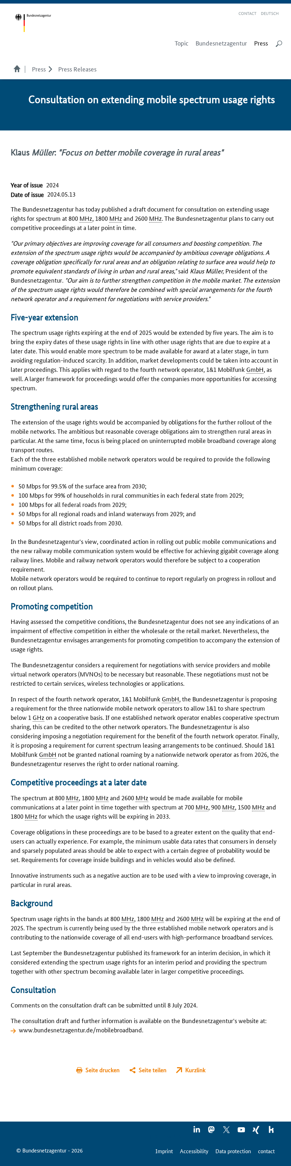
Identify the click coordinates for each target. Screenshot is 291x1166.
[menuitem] (261, 43)
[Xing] (256, 1132)
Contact (247, 13)
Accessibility (194, 1151)
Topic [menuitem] (181, 43)
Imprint (164, 1151)
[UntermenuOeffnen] (50, 68)
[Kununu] (271, 1132)
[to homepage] (33, 23)
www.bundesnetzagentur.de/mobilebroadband (80, 1029)
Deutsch (270, 13)
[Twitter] (226, 1132)
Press (39, 68)
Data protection (233, 1151)
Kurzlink (195, 1070)
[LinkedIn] (197, 1132)
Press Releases (77, 68)
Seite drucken (103, 1070)
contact (266, 1151)
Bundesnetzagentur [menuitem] (221, 43)
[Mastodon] (211, 1132)
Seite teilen (152, 1070)
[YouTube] (241, 1132)
